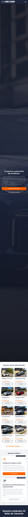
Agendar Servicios (14, 499)
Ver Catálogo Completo (13, 446)
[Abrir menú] (25, 2)
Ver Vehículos (14, 473)
